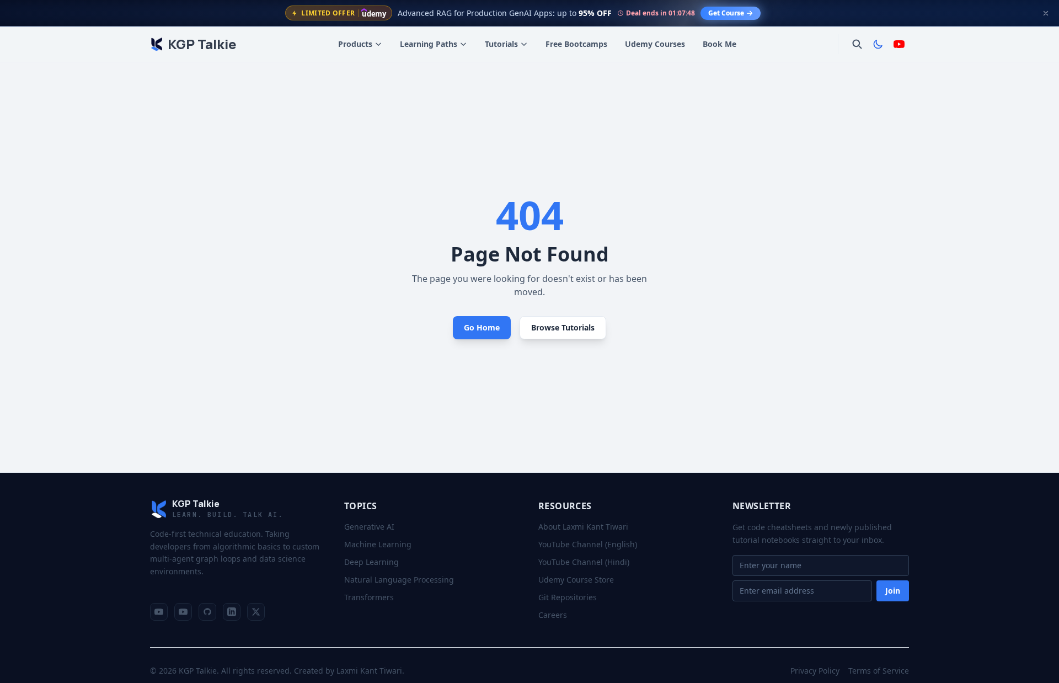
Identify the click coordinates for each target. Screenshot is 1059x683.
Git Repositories (567, 597)
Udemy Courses (655, 44)
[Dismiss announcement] (1045, 13)
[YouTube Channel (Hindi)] (183, 612)
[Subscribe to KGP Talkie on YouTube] (899, 44)
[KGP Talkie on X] (256, 612)
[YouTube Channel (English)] (159, 612)
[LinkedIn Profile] (231, 612)
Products (355, 44)
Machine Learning (377, 544)
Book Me (719, 44)
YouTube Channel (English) (587, 544)
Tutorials (501, 44)
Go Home (482, 327)
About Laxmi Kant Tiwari (583, 526)
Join (892, 590)
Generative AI (369, 526)
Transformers (369, 597)
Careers (552, 615)
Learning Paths (428, 44)
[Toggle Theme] (878, 44)
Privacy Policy (814, 670)
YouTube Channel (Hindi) (583, 562)
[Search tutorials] (857, 44)
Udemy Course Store (576, 579)
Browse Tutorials (563, 327)
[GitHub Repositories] (207, 612)
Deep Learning (371, 562)
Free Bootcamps (576, 44)
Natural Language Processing (399, 579)
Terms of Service (878, 670)
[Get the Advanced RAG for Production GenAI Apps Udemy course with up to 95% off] (529, 13)
